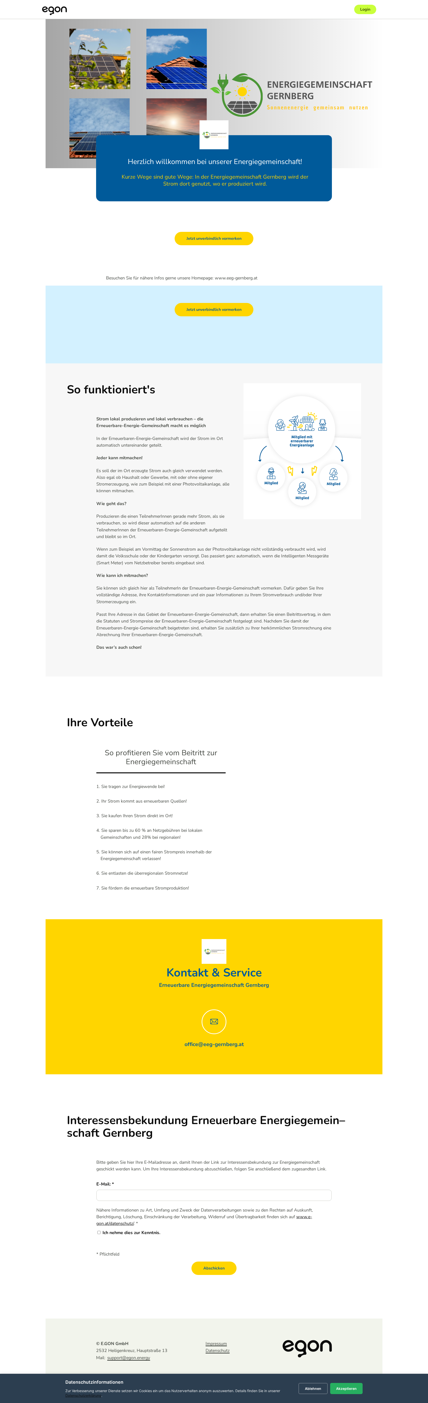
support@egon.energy (128, 1358)
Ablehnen (313, 1388)
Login (365, 9)
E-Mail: (104, 1184)
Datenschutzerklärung (83, 1395)
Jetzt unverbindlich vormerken (214, 238)
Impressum (216, 1344)
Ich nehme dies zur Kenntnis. (131, 1233)
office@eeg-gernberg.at (214, 1044)
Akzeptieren (346, 1388)
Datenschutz (218, 1350)
